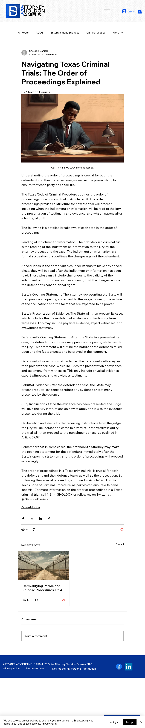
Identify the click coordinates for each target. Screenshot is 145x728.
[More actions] (121, 53)
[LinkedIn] (128, 666)
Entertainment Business (65, 32)
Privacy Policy (11, 668)
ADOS (40, 32)
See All (120, 544)
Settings (113, 722)
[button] (140, 11)
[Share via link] (49, 518)
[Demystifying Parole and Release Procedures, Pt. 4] (43, 565)
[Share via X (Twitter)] (31, 518)
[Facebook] (119, 666)
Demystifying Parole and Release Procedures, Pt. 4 (42, 588)
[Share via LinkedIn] (40, 518)
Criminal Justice (96, 32)
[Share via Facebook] (23, 518)
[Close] (141, 722)
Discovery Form (34, 668)
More (116, 32)
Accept (130, 722)
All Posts (23, 32)
